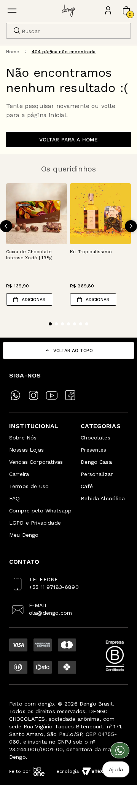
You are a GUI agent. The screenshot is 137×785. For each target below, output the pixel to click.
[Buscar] (16, 30)
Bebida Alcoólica (103, 498)
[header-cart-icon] (126, 10)
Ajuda (116, 769)
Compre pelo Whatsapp (40, 510)
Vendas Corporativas (36, 462)
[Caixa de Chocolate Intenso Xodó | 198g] (36, 213)
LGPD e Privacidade (35, 523)
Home (12, 51)
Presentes (93, 450)
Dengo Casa (96, 462)
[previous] (6, 226)
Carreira (19, 474)
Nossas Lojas (26, 450)
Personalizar (97, 474)
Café (87, 486)
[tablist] (68, 319)
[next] (131, 226)
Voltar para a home (68, 139)
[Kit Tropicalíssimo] (100, 213)
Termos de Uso (29, 486)
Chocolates (95, 438)
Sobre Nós (23, 438)
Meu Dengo (23, 535)
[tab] (50, 324)
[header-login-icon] (108, 10)
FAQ (14, 498)
